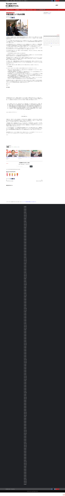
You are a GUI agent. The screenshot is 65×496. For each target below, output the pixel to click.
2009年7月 (25, 403)
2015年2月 (25, 356)
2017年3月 (25, 320)
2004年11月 (25, 481)
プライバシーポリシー (30, 9)
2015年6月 (25, 350)
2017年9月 (25, 311)
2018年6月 (25, 299)
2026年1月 (25, 212)
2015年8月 (25, 347)
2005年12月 (25, 461)
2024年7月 (25, 230)
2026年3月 (25, 209)
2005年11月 (25, 463)
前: (9, 180)
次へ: (39, 180)
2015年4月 (25, 353)
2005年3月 (25, 475)
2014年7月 (25, 367)
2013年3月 (25, 389)
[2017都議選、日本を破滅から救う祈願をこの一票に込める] (24, 153)
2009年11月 (25, 398)
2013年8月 (25, 382)
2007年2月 (25, 440)
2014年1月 (25, 374)
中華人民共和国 (10, 169)
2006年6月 (25, 452)
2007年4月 (25, 437)
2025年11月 (25, 215)
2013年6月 (25, 385)
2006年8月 (25, 449)
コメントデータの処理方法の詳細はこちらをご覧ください (29, 201)
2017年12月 (25, 308)
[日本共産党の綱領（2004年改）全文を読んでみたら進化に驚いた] (12, 153)
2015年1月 (25, 358)
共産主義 (13, 169)
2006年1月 (25, 460)
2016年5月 (25, 335)
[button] (58, 9)
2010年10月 (25, 392)
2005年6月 (25, 470)
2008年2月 (25, 427)
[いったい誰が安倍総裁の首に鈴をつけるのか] (36, 153)
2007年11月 (25, 431)
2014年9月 (25, 364)
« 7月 (51, 46)
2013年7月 (25, 383)
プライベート (12, 9)
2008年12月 (25, 412)
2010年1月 (25, 395)
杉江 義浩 (8, 16)
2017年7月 (25, 314)
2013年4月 (25, 388)
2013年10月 (25, 379)
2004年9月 (25, 484)
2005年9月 (25, 466)
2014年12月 (25, 359)
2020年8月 (25, 278)
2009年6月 (25, 404)
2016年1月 (25, 341)
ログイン (23, 0)
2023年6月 (25, 242)
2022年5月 (25, 251)
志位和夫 (17, 169)
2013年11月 (25, 377)
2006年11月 (25, 445)
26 (51, 43)
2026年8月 (25, 206)
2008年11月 (25, 413)
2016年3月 (25, 338)
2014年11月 (25, 361)
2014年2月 (25, 373)
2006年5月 (25, 454)
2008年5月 (25, 422)
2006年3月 (25, 457)
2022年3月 (25, 254)
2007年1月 (25, 442)
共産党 (15, 169)
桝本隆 (17, 0)
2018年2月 (25, 305)
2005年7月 (25, 469)
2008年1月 (25, 428)
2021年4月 (25, 269)
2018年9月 (25, 296)
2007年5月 (25, 436)
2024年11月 (25, 224)
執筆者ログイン (26, 0)
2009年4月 (25, 407)
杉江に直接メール (17, 9)
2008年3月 (25, 425)
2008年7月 (25, 419)
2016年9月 (25, 329)
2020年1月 (25, 281)
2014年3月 (25, 371)
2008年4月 (25, 424)
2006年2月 (25, 458)
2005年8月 (25, 467)
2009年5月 (25, 406)
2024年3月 (25, 236)
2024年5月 (25, 233)
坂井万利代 (19, 0)
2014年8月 (25, 365)
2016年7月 (25, 332)
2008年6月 (25, 421)
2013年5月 (25, 386)
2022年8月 (25, 248)
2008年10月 (25, 415)
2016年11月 (25, 326)
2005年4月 (25, 473)
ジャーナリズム (10, 12)
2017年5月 (25, 317)
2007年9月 (25, 434)
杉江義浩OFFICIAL (12, 6)
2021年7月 (25, 266)
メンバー (40, 9)
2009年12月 (25, 397)
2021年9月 (25, 263)
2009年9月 (25, 400)
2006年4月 (25, 455)
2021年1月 (25, 272)
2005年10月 (25, 464)
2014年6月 (25, 368)
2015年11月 (25, 344)
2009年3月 (25, 409)
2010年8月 (25, 394)
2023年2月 (25, 245)
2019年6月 (25, 290)
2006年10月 (25, 446)
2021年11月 (25, 260)
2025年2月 (25, 221)
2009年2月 (25, 410)
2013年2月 (25, 391)
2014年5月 (25, 370)
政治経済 (13, 12)
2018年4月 (25, 302)
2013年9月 (25, 380)
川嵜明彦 (11, 0)
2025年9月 (25, 218)
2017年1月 (25, 323)
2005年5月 (25, 472)
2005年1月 (25, 478)
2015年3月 (25, 355)
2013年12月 (25, 376)
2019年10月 (25, 284)
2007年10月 (25, 433)
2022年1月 (25, 257)
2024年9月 (25, 227)
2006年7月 (25, 451)
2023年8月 (25, 239)
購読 (31, 166)
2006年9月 (25, 448)
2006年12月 (25, 443)
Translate (49, 13)
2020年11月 (25, 275)
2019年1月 (25, 293)
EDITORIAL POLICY (23, 9)
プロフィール (7, 9)
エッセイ (7, 12)
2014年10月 (25, 362)
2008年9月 (25, 416)
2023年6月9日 (10, 16)
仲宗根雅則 (14, 0)
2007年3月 (25, 439)
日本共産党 (19, 169)
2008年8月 (25, 418)
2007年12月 (25, 430)
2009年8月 (25, 401)
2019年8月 (25, 287)
